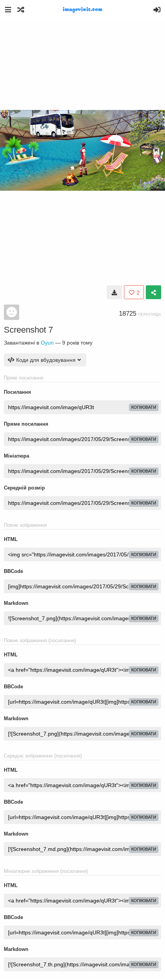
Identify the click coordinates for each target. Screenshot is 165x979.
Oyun (47, 343)
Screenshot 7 (28, 330)
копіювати (143, 407)
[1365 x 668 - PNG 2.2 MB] (114, 292)
